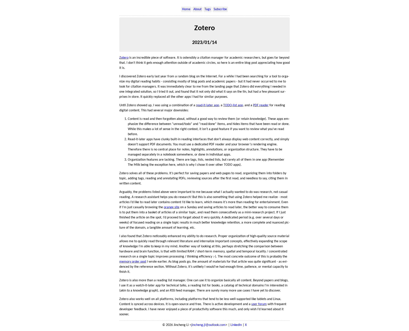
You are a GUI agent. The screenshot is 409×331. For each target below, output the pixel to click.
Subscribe (220, 9)
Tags (207, 9)
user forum (259, 304)
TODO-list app (233, 105)
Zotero (123, 57)
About (197, 9)
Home (186, 9)
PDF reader (261, 105)
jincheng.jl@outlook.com (208, 325)
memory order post (132, 261)
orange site (171, 207)
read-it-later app (207, 105)
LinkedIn (236, 325)
